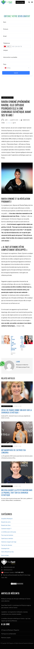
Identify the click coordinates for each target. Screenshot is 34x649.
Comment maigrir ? (6, 528)
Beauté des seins (6, 522)
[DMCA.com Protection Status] (17, 583)
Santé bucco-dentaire (7, 538)
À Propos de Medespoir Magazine (10, 630)
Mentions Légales (6, 637)
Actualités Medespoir (7, 518)
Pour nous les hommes (7, 535)
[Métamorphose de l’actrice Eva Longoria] (17, 432)
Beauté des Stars (7, 97)
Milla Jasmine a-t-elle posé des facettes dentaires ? (21, 343)
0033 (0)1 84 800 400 (9, 567)
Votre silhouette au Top (7, 551)
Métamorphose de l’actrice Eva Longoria (13, 451)
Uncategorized (5, 548)
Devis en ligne (20, 2)
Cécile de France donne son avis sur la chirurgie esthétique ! (16, 411)
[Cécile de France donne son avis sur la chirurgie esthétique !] (17, 392)
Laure (6, 120)
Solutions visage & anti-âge (8, 542)
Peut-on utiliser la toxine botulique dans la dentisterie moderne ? (12, 345)
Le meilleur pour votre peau (8, 532)
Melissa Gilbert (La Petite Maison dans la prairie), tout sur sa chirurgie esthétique (16, 492)
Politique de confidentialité (8, 634)
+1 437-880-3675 (19, 572)
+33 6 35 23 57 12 (7, 570)
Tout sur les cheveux (6, 545)
